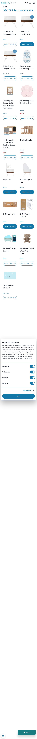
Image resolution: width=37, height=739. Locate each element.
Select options (10, 44)
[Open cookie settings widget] (3, 736)
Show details (27, 390)
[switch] (32, 371)
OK (18, 396)
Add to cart (27, 44)
